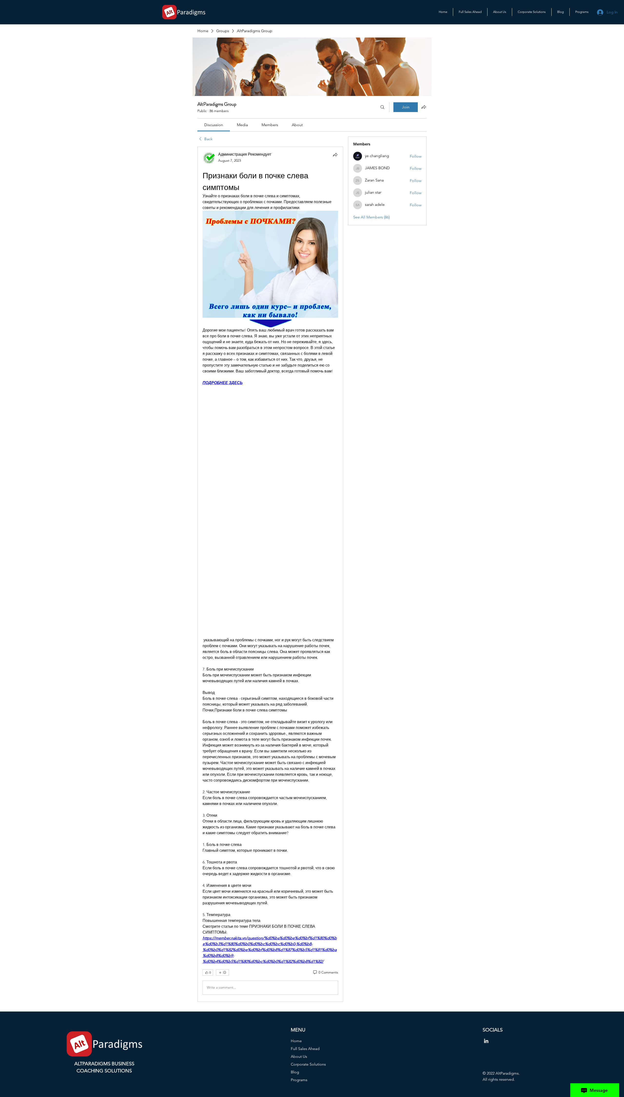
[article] (270, 574)
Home (296, 1041)
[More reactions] (222, 972)
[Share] (335, 155)
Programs (299, 1080)
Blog (295, 1072)
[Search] (382, 107)
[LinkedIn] (486, 1041)
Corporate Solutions (308, 1064)
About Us (299, 1056)
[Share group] (424, 107)
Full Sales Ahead (305, 1048)
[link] (213, 125)
